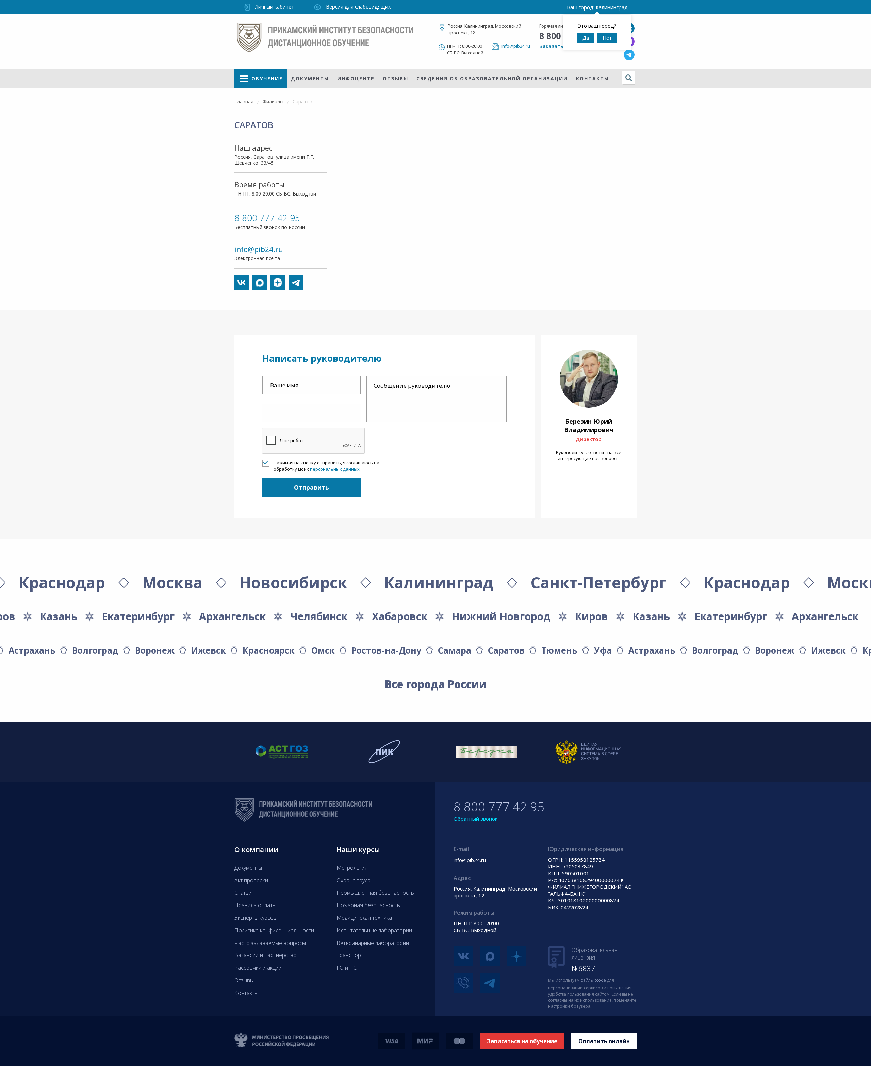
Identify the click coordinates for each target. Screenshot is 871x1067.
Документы (310, 78)
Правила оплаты (255, 905)
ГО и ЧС (346, 967)
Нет (607, 38)
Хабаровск (399, 616)
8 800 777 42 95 (267, 217)
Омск (323, 650)
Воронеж (155, 650)
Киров (591, 616)
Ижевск (208, 650)
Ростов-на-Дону (386, 650)
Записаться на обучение (522, 1041)
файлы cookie (593, 980)
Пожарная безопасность (368, 905)
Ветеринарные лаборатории (372, 943)
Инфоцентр (356, 78)
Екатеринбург (730, 616)
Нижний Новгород (501, 616)
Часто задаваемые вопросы (270, 943)
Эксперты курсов (255, 917)
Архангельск (825, 616)
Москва (172, 582)
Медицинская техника (364, 917)
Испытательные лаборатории (374, 930)
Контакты (592, 78)
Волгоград (95, 650)
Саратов (506, 650)
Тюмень (559, 650)
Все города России (436, 684)
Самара (454, 650)
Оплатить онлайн (604, 1041)
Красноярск (269, 650)
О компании (256, 849)
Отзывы (395, 78)
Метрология (352, 867)
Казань (651, 616)
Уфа (603, 650)
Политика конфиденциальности (274, 930)
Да (585, 38)
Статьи (243, 892)
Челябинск (318, 616)
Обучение (267, 78)
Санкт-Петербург (598, 582)
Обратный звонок (475, 818)
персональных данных (335, 469)
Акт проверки (251, 880)
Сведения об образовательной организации (492, 78)
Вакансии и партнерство (265, 955)
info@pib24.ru (515, 46)
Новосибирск (293, 582)
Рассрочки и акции (258, 967)
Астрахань (32, 650)
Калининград (438, 582)
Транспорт (349, 955)
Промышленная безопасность (375, 892)
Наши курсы (358, 849)
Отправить (311, 487)
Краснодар (62, 582)
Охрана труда (353, 880)
